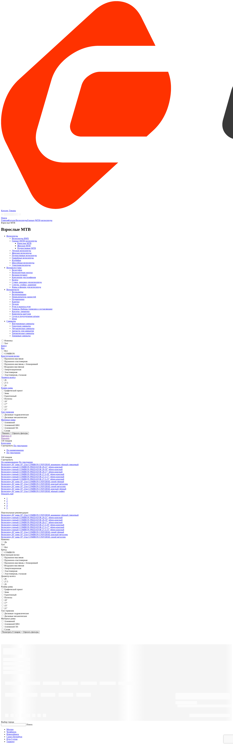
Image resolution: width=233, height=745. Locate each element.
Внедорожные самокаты (23, 323)
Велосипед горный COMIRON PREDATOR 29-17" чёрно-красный (32, 472)
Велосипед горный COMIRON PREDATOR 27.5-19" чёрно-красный (32, 474)
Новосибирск (12, 734)
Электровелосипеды (21, 265)
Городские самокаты (21, 326)
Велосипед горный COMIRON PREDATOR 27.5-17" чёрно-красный (32, 477)
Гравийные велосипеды (23, 258)
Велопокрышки (19, 294)
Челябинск (11, 732)
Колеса (15, 280)
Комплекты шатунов (21, 314)
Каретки (16, 302)
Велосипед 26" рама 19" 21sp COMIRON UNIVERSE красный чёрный (33, 489)
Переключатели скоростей (24, 297)
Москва (9, 729)
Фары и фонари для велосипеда (26, 287)
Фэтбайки (16, 260)
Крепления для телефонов (24, 277)
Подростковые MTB (26, 248)
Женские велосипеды (22, 253)
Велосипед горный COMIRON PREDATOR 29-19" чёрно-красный (32, 469)
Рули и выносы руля (21, 306)
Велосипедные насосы (22, 272)
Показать (6, 433)
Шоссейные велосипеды (23, 263)
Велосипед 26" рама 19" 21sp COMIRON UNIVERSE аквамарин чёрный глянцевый (40, 464)
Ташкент (10, 741)
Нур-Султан (12, 739)
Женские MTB (24, 246)
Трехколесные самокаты (23, 333)
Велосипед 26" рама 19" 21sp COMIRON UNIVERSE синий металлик (33, 486)
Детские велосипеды (21, 250)
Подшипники (18, 299)
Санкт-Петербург (14, 737)
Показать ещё (7, 494)
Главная (4, 220)
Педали (15, 304)
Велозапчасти (12, 289)
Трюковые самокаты (21, 336)
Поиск (29, 724)
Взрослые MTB (24, 243)
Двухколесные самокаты (23, 328)
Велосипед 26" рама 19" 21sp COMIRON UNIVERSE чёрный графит (33, 491)
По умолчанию (13, 452)
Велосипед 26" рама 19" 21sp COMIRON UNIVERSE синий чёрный (32, 481)
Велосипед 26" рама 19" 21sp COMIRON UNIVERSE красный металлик (34, 484)
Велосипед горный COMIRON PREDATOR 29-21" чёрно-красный (32, 467)
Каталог (12, 220)
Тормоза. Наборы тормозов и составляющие (32, 309)
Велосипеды (21, 220)
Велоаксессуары (13, 267)
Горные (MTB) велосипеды (39, 220)
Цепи (14, 319)
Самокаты (11, 321)
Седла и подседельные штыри (26, 316)
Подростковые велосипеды (24, 255)
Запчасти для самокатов (23, 331)
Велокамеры (17, 292)
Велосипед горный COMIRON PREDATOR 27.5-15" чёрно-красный (32, 479)
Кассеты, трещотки (21, 311)
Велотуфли (17, 270)
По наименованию (15, 450)
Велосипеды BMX (20, 238)
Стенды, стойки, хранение (24, 285)
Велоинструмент (19, 275)
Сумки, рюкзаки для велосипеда (27, 282)
